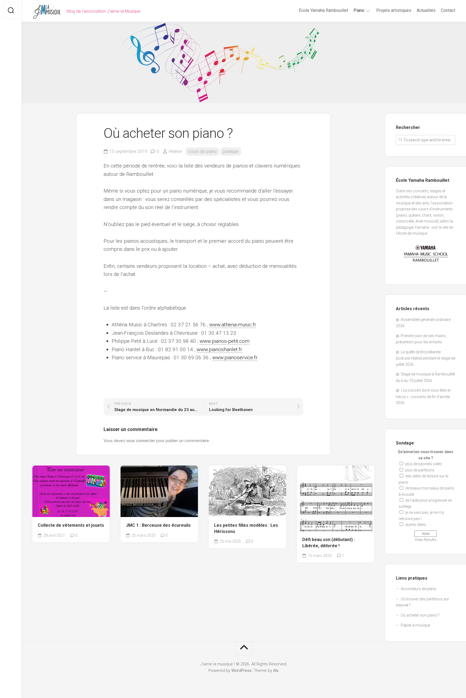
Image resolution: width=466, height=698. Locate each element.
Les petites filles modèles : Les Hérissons (246, 528)
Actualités (426, 10)
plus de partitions (419, 470)
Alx (275, 670)
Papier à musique (415, 625)
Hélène (175, 151)
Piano (359, 10)
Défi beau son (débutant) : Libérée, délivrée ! (328, 542)
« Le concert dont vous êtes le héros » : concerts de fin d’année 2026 (423, 396)
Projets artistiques (393, 10)
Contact (448, 10)
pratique (230, 151)
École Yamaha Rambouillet (323, 10)
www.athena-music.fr (232, 324)
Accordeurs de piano (418, 589)
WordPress (241, 670)
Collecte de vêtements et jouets (71, 525)
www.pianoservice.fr (235, 357)
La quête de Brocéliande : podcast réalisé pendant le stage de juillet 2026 (425, 358)
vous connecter (140, 440)
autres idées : (416, 524)
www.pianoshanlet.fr (219, 349)
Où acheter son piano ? (420, 615)
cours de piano (202, 151)
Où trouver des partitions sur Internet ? (422, 602)
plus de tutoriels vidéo (423, 464)
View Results (425, 540)
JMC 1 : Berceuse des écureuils (158, 525)
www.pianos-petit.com (224, 341)
